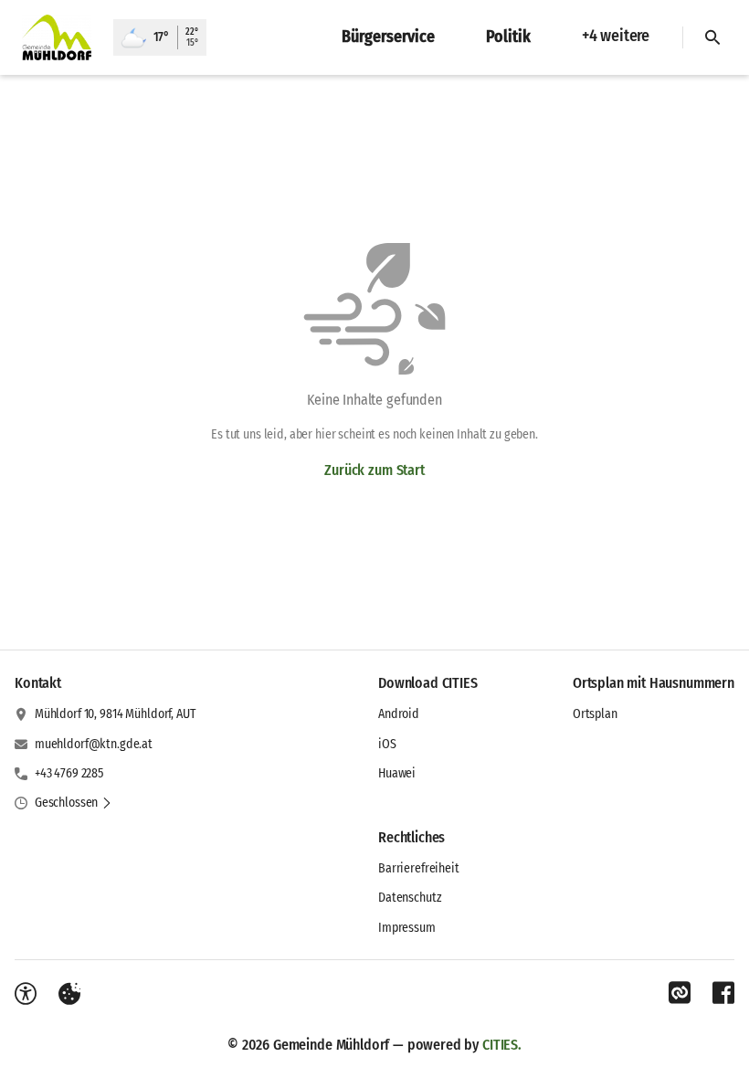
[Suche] (712, 37)
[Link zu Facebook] (723, 993)
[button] (73, 803)
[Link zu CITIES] (680, 993)
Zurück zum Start (374, 470)
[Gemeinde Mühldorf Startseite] (56, 37)
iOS (387, 744)
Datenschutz (409, 897)
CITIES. (502, 1044)
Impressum (407, 927)
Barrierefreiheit (418, 868)
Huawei (397, 773)
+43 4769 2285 (69, 773)
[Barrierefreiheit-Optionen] (26, 994)
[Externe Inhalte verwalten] (69, 994)
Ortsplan (595, 714)
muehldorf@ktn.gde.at (94, 744)
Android (398, 714)
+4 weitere (615, 36)
